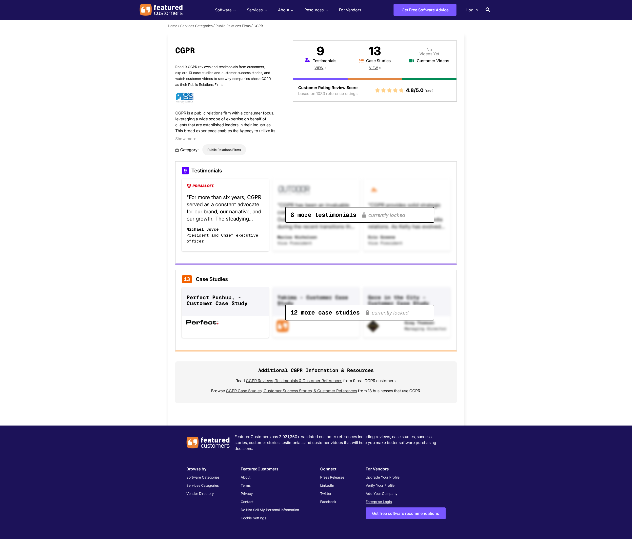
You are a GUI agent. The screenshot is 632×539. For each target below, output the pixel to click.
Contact (247, 502)
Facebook (328, 502)
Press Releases (332, 477)
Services (255, 9)
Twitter (325, 493)
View (319, 68)
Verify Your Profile (380, 485)
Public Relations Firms (233, 26)
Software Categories (202, 477)
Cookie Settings (253, 518)
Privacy (247, 493)
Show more (185, 138)
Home (172, 26)
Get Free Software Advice (425, 9)
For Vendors (350, 9)
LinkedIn (327, 485)
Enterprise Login (379, 502)
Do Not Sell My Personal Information (270, 510)
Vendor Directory (200, 493)
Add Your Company (381, 493)
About (283, 9)
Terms (246, 485)
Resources (314, 9)
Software (223, 9)
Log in (472, 9)
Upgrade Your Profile (382, 477)
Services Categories (196, 26)
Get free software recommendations (405, 513)
